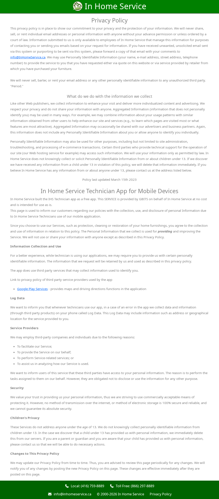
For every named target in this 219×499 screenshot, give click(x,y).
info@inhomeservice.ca (71, 494)
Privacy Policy (161, 494)
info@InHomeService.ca (27, 57)
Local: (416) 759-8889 (86, 486)
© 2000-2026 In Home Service (120, 494)
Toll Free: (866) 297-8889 (134, 486)
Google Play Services (32, 289)
